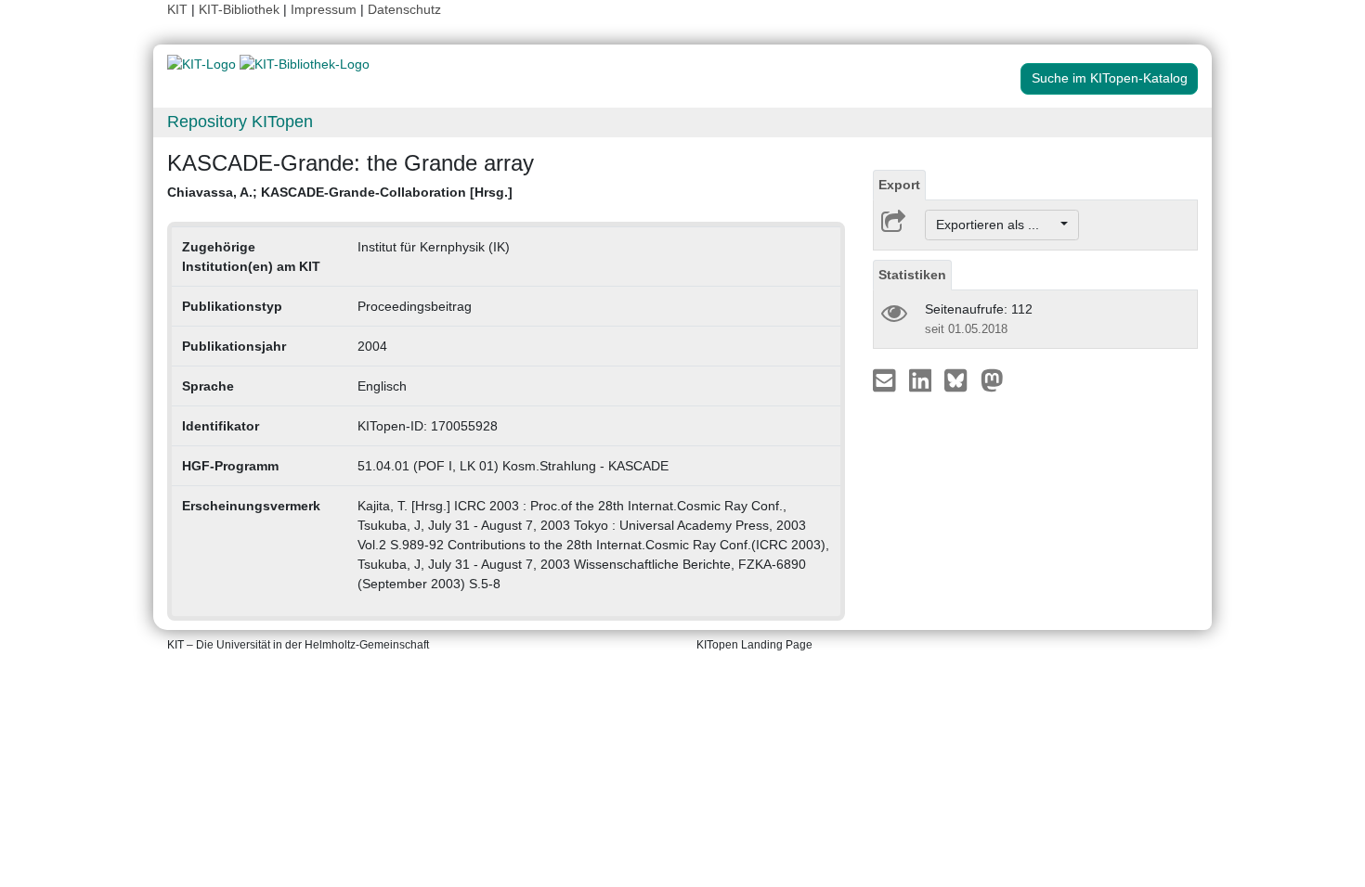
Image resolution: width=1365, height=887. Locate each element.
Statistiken (912, 274)
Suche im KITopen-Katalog (1110, 78)
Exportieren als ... (997, 224)
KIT (177, 9)
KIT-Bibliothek (241, 9)
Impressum (324, 9)
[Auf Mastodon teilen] (992, 379)
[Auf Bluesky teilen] (960, 379)
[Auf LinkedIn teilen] (922, 379)
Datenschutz (404, 9)
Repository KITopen (240, 121)
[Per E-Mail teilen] (886, 379)
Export (899, 184)
